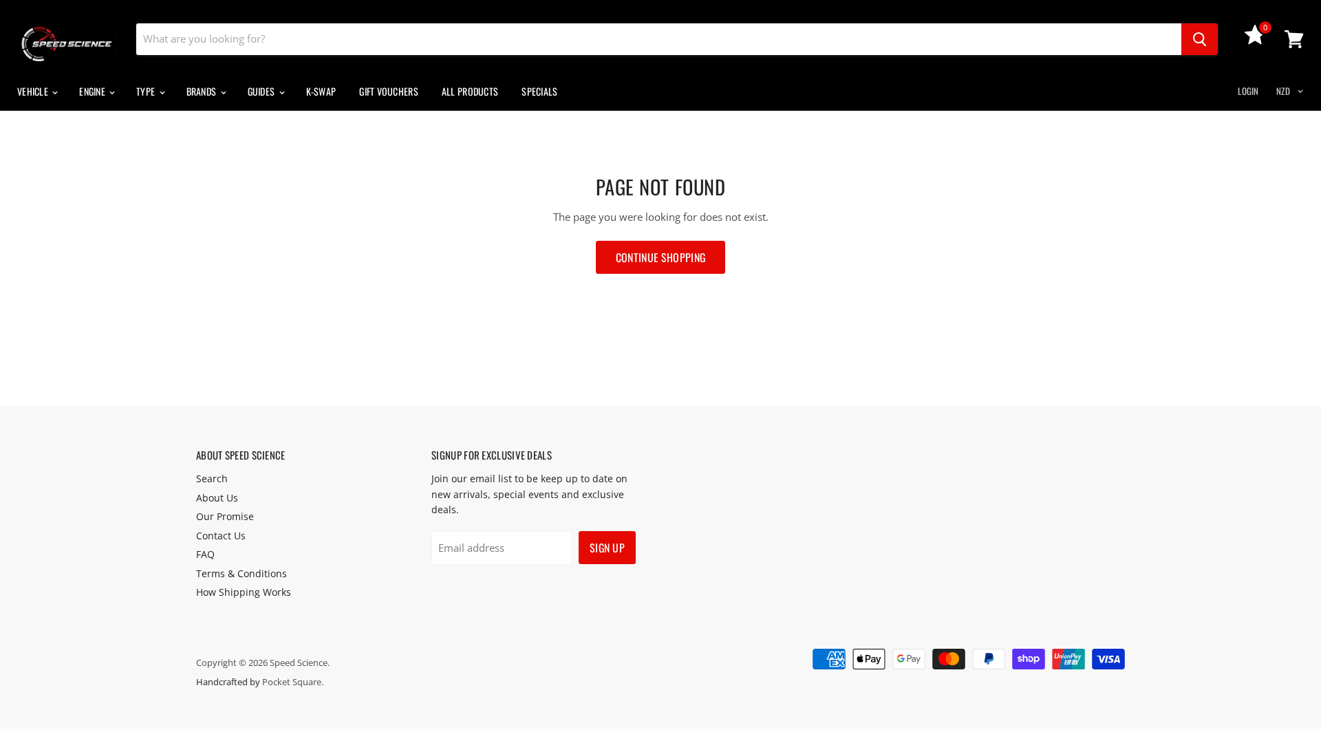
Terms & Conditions (241, 573)
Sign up (607, 547)
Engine (93, 91)
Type (146, 91)
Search (212, 478)
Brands (202, 91)
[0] (1255, 40)
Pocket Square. (292, 682)
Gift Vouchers (388, 91)
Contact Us (221, 535)
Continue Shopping (660, 257)
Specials (539, 91)
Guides (262, 91)
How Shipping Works (243, 592)
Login (1248, 91)
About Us (217, 497)
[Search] (1199, 39)
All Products (470, 91)
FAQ (205, 554)
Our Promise (225, 516)
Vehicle (33, 91)
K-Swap (321, 91)
